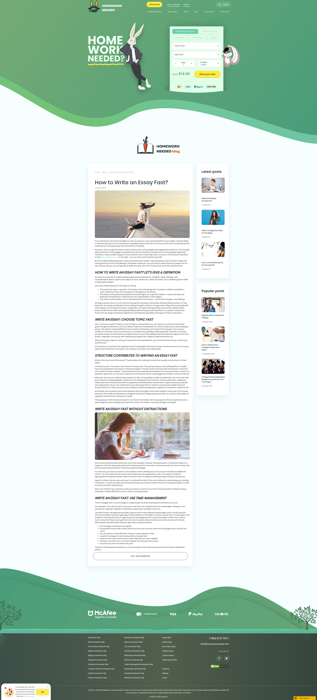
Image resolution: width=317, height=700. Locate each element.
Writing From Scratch (185, 31)
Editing (214, 37)
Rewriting (179, 37)
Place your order (207, 74)
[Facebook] (217, 659)
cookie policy (29, 696)
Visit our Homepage (140, 556)
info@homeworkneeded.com (214, 644)
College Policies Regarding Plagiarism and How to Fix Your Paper (213, 379)
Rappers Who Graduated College (213, 316)
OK (42, 692)
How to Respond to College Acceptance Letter (211, 347)
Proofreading (197, 37)
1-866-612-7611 (219, 638)
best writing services (110, 257)
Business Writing (209, 31)
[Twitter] (225, 659)
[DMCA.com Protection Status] (207, 666)
